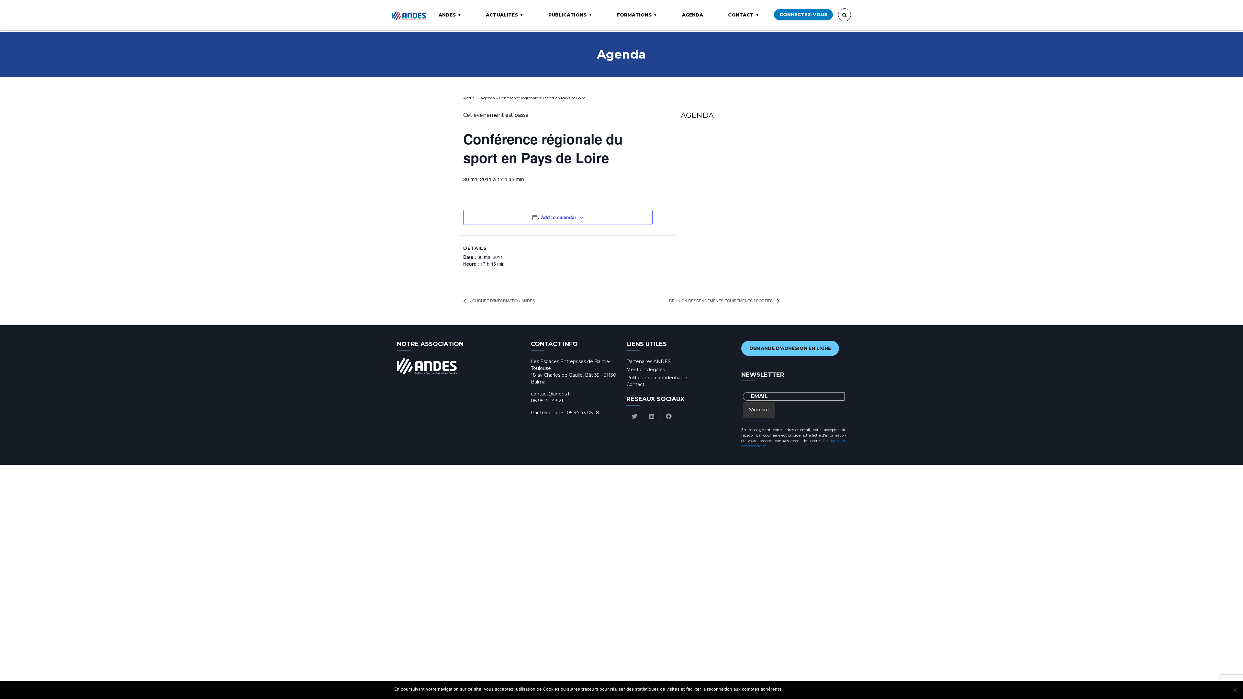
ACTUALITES (502, 15)
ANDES (447, 15)
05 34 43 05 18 (583, 413)
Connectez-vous (803, 14)
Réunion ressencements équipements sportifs (721, 300)
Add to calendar (558, 217)
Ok (788, 689)
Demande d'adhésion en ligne (790, 348)
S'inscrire (759, 410)
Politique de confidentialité (656, 378)
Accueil (469, 97)
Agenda (692, 15)
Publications (567, 15)
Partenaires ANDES (648, 361)
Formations (634, 15)
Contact (741, 15)
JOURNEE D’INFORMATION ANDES (502, 300)
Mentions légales (645, 369)
